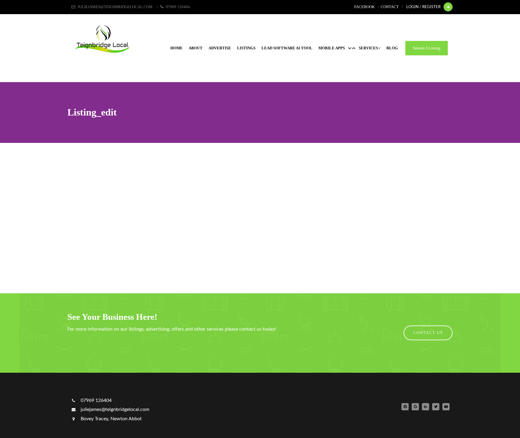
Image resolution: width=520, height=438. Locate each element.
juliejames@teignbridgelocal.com (114, 409)
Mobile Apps (331, 48)
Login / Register (423, 7)
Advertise (220, 48)
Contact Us (428, 333)
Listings (246, 48)
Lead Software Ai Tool (287, 48)
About (196, 48)
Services (368, 48)
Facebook (364, 7)
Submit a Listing (426, 48)
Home (176, 48)
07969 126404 (95, 400)
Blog (392, 48)
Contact (390, 7)
